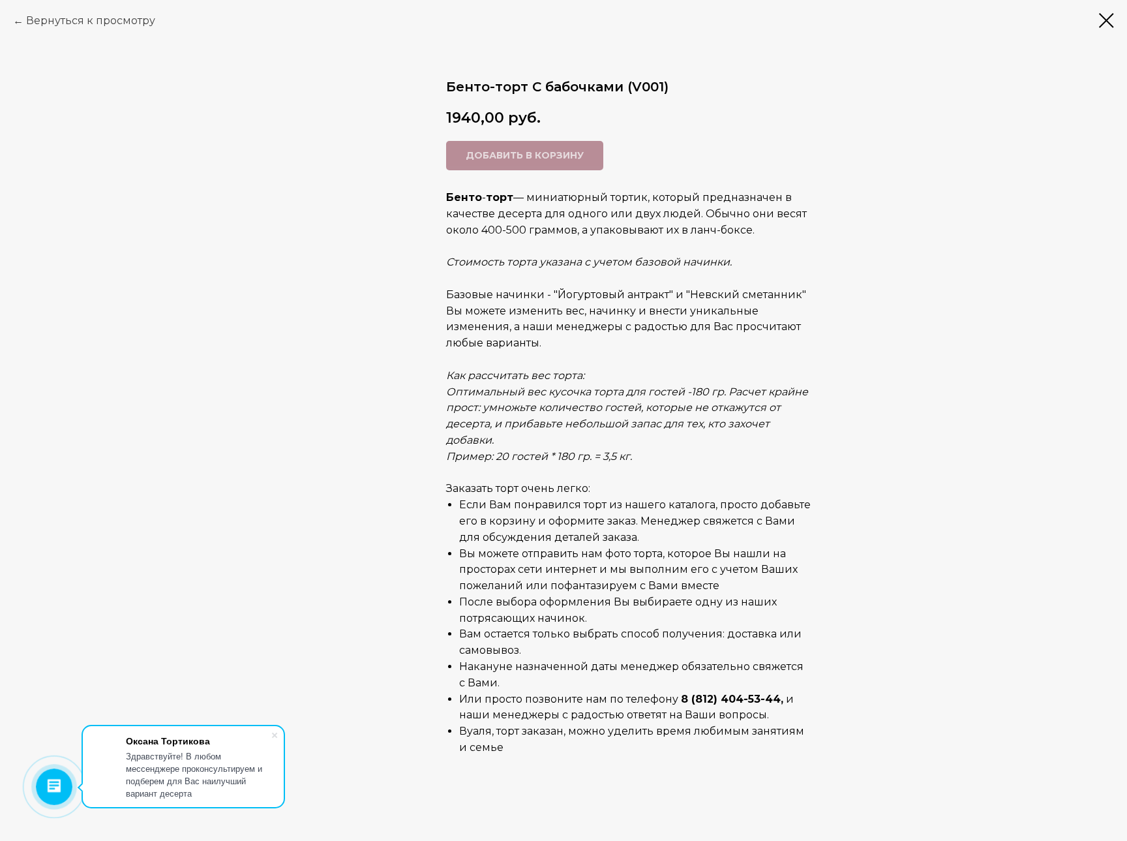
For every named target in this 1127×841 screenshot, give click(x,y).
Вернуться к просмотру (90, 20)
